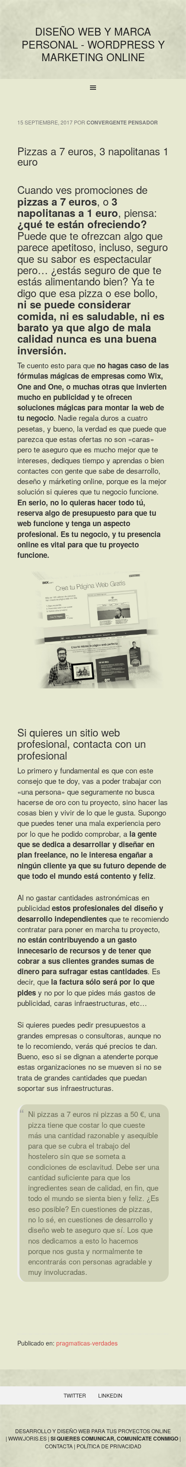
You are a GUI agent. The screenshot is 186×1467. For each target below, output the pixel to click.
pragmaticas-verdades (87, 1343)
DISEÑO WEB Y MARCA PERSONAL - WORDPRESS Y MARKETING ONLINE (93, 44)
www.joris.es (27, 1438)
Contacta (59, 1446)
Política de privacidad (109, 1446)
